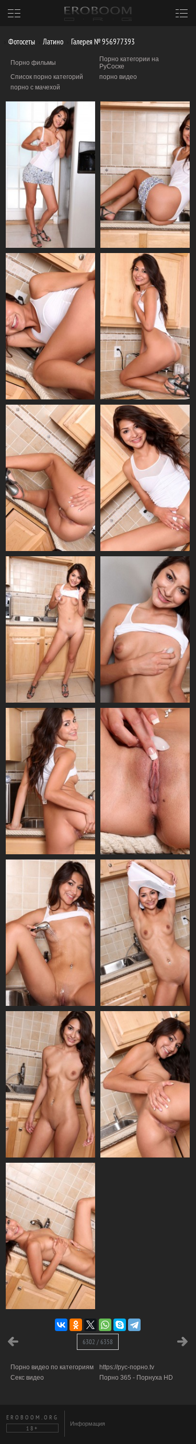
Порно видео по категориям (52, 1367)
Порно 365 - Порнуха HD (136, 1377)
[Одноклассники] (76, 1325)
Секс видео (27, 1377)
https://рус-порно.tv (126, 1367)
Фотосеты (21, 42)
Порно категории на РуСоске (129, 62)
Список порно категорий (46, 77)
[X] (90, 1325)
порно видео (118, 77)
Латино (52, 42)
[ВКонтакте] (61, 1325)
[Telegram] (134, 1325)
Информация (87, 1423)
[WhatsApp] (105, 1325)
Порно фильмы (33, 62)
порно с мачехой (35, 87)
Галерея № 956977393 (102, 42)
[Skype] (119, 1325)
